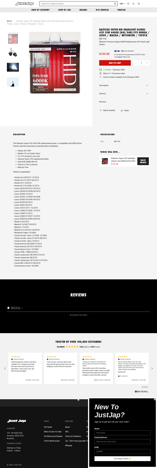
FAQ (67, 432)
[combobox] (78, 3)
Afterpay (68, 445)
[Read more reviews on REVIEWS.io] (142, 391)
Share (126, 110)
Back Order (143, 161)
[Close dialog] (155, 399)
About (67, 427)
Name (97, 429)
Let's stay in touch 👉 (122, 459)
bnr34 (9, 21)
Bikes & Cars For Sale (52, 432)
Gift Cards (48, 427)
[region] (78, 368)
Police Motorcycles (52, 441)
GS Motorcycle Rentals (53, 436)
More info (126, 57)
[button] (5, 368)
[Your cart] (138, 3)
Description (103, 85)
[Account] (133, 3)
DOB (96, 447)
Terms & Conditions (73, 436)
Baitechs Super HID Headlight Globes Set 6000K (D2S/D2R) (123, 159)
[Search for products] (115, 3)
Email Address (100, 437)
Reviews (102, 102)
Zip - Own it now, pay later (75, 441)
